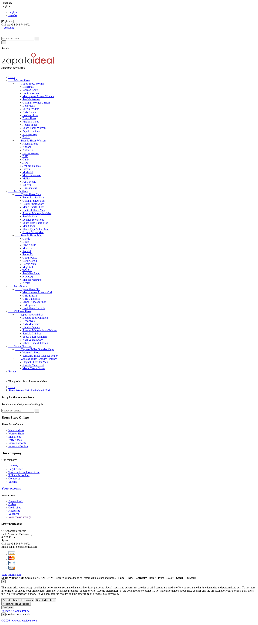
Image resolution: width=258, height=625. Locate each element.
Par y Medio (29, 181)
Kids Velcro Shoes (32, 339)
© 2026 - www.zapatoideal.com (19, 620)
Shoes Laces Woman (34, 127)
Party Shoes (29, 112)
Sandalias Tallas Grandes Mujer (40, 355)
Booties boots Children (35, 317)
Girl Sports (28, 305)
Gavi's (25, 159)
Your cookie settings (19, 517)
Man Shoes (14, 436)
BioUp (26, 137)
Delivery (13, 465)
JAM (25, 162)
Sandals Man (29, 216)
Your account (11, 488)
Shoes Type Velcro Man (35, 229)
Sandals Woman (31, 99)
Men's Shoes (18, 191)
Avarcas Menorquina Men (36, 213)
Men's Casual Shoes (33, 368)
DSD (25, 156)
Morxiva (27, 248)
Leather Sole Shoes (33, 219)
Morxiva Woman (31, 175)
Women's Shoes (31, 352)
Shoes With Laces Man (35, 222)
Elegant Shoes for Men (35, 361)
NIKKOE (28, 276)
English (12, 12)
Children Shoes (19, 311)
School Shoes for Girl (34, 301)
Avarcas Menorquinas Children (39, 330)
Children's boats (31, 327)
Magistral (27, 267)
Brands (12, 371)
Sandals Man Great (33, 365)
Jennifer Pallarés (31, 165)
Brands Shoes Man (28, 235)
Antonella (27, 150)
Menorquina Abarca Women (38, 96)
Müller (26, 178)
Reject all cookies (45, 600)
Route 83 (27, 254)
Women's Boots (17, 443)
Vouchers (13, 513)
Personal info (15, 501)
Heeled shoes (29, 124)
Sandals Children (31, 333)
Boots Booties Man (33, 197)
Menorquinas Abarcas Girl (37, 292)
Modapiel (27, 172)
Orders (12, 504)
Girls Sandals (29, 295)
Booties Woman (31, 93)
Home (11, 77)
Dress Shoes (29, 118)
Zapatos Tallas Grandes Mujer (34, 349)
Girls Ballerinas (31, 298)
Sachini (26, 251)
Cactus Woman (30, 153)
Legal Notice (15, 469)
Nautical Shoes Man (33, 210)
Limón (26, 168)
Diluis (25, 241)
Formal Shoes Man (33, 232)
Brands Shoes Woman (30, 140)
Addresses (14, 510)
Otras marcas (29, 187)
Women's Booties (18, 446)
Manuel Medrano (32, 279)
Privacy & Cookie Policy (15, 610)
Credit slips (14, 507)
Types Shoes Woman (29, 83)
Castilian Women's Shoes (36, 102)
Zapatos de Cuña (31, 131)
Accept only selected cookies (18, 600)
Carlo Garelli (29, 260)
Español (12, 15)
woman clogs (29, 134)
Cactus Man (29, 263)
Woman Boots (30, 89)
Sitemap (12, 481)
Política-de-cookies (18, 475)
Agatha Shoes (30, 143)
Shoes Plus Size (20, 346)
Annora (26, 146)
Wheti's (26, 184)
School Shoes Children (35, 343)
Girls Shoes (17, 286)
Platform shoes (30, 121)
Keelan (26, 282)
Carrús (26, 238)
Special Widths (30, 108)
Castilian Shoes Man (33, 200)
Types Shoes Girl (27, 289)
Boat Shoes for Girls (33, 308)
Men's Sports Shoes (33, 206)
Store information (11, 574)
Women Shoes (19, 80)
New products (16, 430)
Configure (7, 607)
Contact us (14, 478)
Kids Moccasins (31, 324)
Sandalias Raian (31, 273)
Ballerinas (28, 86)
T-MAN (27, 270)
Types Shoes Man (28, 194)
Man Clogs (28, 225)
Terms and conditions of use (23, 472)
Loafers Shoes (30, 115)
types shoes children (29, 314)
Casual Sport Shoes (33, 203)
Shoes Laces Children (34, 336)
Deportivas (28, 105)
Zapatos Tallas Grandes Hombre (36, 358)
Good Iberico (29, 257)
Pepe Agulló (29, 244)
